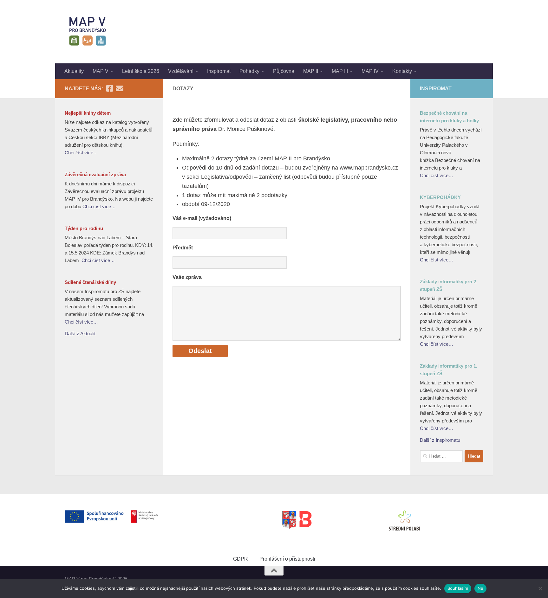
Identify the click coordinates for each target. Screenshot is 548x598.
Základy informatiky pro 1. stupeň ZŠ (448, 369)
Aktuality (74, 71)
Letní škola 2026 (140, 71)
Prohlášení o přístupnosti (287, 559)
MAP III (340, 71)
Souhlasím (457, 588)
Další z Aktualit (80, 333)
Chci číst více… (81, 152)
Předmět (183, 247)
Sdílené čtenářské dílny (90, 282)
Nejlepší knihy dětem (88, 113)
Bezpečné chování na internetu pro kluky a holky (449, 116)
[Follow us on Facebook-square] (109, 88)
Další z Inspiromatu (440, 440)
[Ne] (540, 588)
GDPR (240, 559)
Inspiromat (219, 71)
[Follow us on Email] (119, 88)
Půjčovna (283, 71)
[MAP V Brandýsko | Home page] (87, 32)
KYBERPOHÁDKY (440, 197)
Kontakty (402, 71)
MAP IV (370, 71)
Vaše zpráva (187, 277)
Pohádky (249, 71)
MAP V (100, 71)
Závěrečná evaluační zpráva (95, 174)
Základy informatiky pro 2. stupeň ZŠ (448, 285)
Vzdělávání (180, 71)
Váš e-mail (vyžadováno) (202, 218)
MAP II (310, 71)
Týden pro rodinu (84, 228)
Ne (481, 588)
